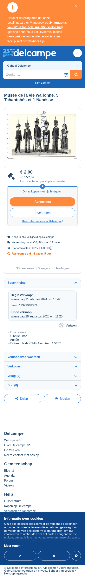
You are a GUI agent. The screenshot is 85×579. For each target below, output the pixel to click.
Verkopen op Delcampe (20, 511)
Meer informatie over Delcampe (41, 221)
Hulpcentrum (12, 501)
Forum (8, 480)
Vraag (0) (13, 376)
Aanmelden (42, 201)
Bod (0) (12, 385)
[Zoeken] (76, 74)
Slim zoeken (43, 82)
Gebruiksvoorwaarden (18, 570)
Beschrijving (16, 282)
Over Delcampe (15, 445)
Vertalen (71, 325)
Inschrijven (43, 212)
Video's (9, 485)
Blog (7, 470)
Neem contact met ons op (21, 455)
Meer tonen (12, 545)
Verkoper (13, 366)
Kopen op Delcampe (18, 506)
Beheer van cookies (61, 570)
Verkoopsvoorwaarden (23, 357)
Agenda (9, 475)
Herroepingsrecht (15, 573)
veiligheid (32, 237)
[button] (65, 74)
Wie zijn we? (12, 440)
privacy (42, 570)
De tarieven (12, 450)
